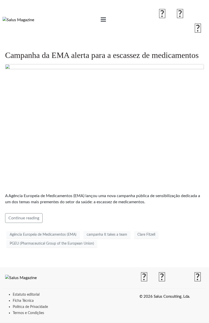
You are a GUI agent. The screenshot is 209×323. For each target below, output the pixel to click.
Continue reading (23, 218)
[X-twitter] (198, 14)
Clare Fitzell (146, 234)
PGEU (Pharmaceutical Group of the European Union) (52, 243)
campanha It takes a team (107, 234)
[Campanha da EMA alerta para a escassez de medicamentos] (104, 126)
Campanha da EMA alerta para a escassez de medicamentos (102, 55)
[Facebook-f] (162, 14)
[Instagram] (180, 14)
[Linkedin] (198, 28)
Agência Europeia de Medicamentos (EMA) (43, 234)
